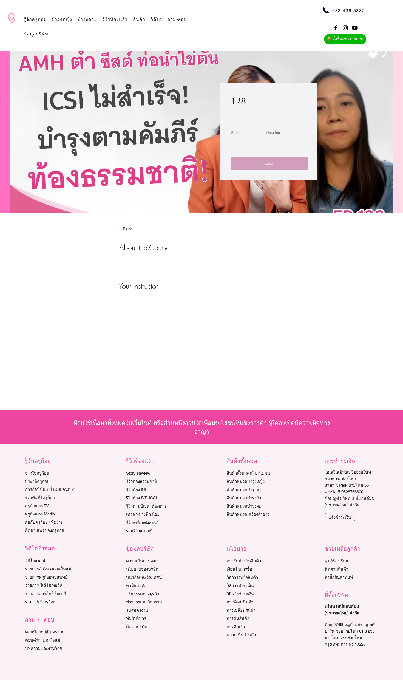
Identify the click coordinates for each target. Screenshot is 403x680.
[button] (35, 19)
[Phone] (325, 10)
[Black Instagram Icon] (345, 27)
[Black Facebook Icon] (335, 27)
